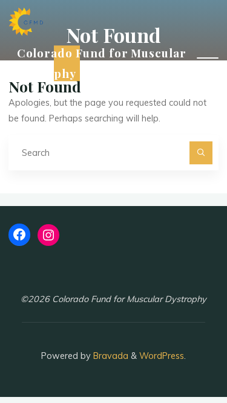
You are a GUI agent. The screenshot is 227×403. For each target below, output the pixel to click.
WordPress (161, 355)
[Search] (200, 152)
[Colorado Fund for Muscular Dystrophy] (26, 21)
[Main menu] (208, 63)
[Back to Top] (180, 356)
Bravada (109, 355)
